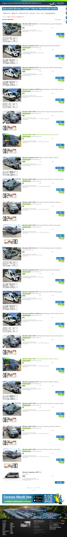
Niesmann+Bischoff (6, 531)
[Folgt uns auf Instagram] (50, 521)
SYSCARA (62, 523)
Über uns (39, 3)
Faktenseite (59, 527)
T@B (4, 533)
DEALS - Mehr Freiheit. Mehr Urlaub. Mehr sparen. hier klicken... (33, 0)
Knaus (4, 528)
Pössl (11, 531)
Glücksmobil (13, 526)
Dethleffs (12, 524)
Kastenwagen (10, 3)
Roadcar (4, 532)
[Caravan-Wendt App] (33, 504)
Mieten (26, 3)
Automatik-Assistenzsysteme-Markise (41, 202)
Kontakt (50, 525)
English (63, 520)
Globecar (4, 526)
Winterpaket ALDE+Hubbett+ (41, 46)
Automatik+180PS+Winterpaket (42, 68)
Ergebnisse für (5, 16)
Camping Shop (34, 3)
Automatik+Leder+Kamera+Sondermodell (42, 179)
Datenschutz (55, 527)
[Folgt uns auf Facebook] (51, 521)
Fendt (11, 525)
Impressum (51, 527)
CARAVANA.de (56, 524)
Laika (11, 528)
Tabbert (12, 533)
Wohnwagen (15, 3)
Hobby (4, 527)
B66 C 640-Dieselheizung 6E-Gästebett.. (42, 24)
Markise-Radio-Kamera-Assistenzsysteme (42, 112)
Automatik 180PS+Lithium (40, 158)
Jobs (53, 525)
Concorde (4, 524)
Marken (20, 3)
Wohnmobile (4, 3)
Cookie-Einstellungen (52, 528)
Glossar (58, 525)
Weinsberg (4, 534)
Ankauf (23, 3)
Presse (55, 525)
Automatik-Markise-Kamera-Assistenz (41, 225)
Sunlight (12, 532)
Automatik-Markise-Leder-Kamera (40, 135)
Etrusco (4, 525)
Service (29, 3)
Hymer (12, 527)
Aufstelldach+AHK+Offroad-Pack (43, 89)
